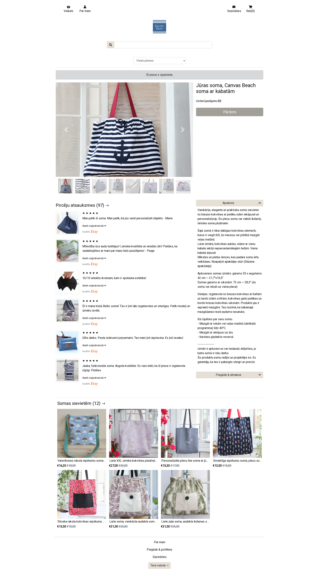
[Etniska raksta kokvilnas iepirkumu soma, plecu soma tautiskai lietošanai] (81, 494)
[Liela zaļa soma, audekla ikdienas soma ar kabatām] (185, 494)
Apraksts (228, 203)
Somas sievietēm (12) (79, 403)
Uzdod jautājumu (206, 101)
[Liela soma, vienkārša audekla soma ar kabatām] (133, 494)
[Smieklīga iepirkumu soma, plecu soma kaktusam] (237, 433)
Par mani (159, 542)
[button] (66, 129)
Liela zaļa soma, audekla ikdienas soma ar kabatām (194, 521)
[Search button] (110, 44)
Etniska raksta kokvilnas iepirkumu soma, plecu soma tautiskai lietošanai (104, 521)
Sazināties (160, 557)
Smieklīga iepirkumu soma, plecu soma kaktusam (245, 460)
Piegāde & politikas (159, 549)
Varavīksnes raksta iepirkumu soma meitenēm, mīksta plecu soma (100, 460)
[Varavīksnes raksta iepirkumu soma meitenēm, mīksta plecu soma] (81, 433)
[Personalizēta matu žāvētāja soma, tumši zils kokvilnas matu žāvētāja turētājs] (69, 223)
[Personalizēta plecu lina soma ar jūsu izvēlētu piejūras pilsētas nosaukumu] (185, 433)
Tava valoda (158, 565)
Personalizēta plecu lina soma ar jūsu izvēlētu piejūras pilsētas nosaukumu (209, 460)
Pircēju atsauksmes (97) (80, 205)
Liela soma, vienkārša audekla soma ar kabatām (140, 521)
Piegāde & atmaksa (228, 375)
